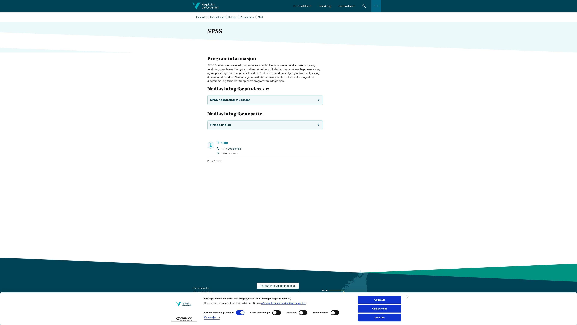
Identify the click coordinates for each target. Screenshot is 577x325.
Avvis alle (380, 317)
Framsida (201, 17)
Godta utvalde (379, 308)
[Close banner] (408, 297)
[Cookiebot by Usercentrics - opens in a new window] (184, 319)
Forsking (325, 6)
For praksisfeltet (203, 292)
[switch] (276, 312)
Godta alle (379, 300)
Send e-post (229, 153)
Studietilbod (302, 6)
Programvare (247, 17)
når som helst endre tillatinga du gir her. (283, 303)
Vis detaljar (210, 317)
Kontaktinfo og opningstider (278, 285)
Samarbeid (347, 6)
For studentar (217, 17)
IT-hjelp (232, 17)
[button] (364, 6)
